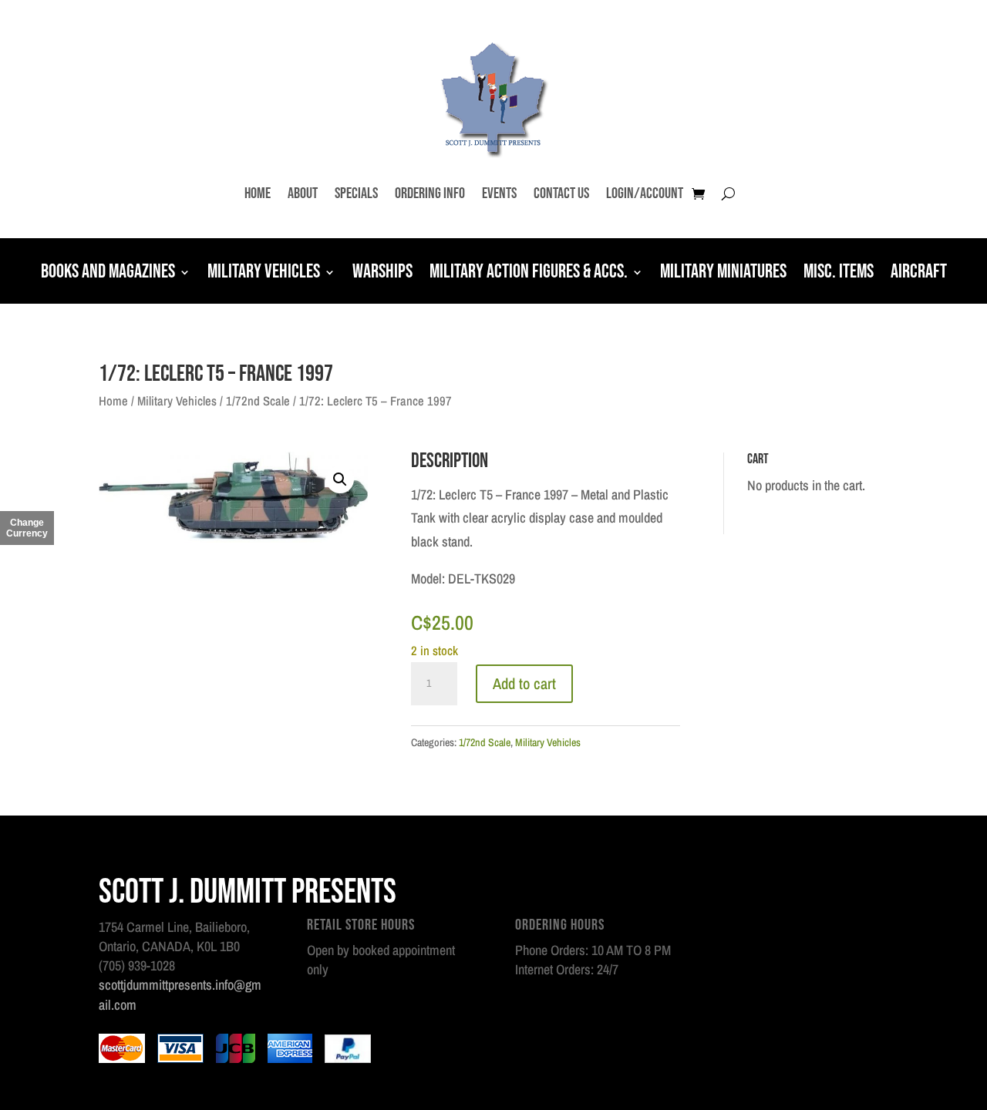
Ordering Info (430, 193)
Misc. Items (838, 274)
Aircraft (919, 274)
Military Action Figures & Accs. (528, 274)
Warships (382, 274)
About (303, 193)
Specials (356, 193)
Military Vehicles (263, 274)
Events (499, 193)
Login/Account (644, 193)
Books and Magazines (108, 274)
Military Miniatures (723, 274)
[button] (340, 479)
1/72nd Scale (258, 400)
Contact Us (561, 193)
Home (257, 193)
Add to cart (524, 683)
